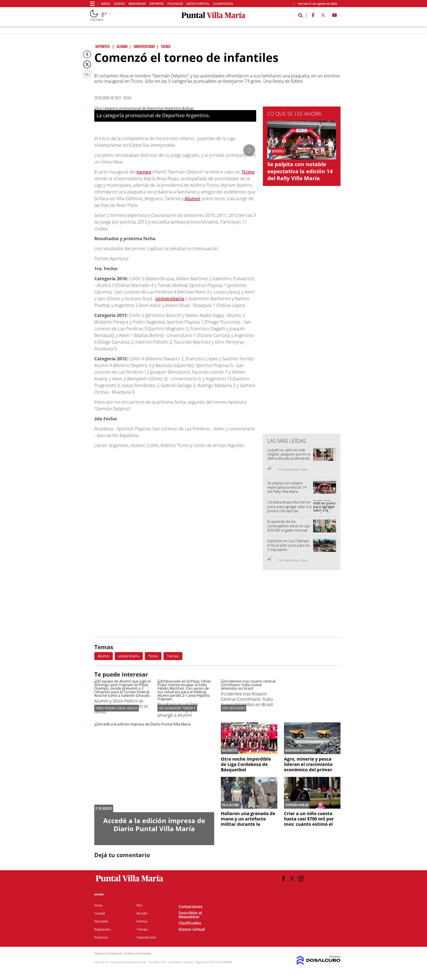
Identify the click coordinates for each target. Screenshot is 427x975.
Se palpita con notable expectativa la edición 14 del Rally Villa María (300, 170)
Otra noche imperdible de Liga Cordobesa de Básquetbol (246, 764)
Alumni (192, 198)
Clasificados (223, 3)
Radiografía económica (300, 750)
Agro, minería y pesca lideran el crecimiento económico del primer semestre (308, 767)
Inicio (105, 3)
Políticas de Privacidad (138, 953)
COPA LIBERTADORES (233, 708)
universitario (128, 656)
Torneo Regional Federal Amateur (116, 708)
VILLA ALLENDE (230, 804)
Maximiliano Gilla (295, 469)
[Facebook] (87, 54)
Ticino (248, 172)
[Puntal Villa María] (129, 881)
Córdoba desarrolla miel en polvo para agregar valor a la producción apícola (289, 506)
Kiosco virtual (198, 3)
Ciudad (119, 3)
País (140, 905)
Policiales (175, 3)
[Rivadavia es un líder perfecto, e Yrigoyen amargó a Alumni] (185, 699)
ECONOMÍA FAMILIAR (296, 804)
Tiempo (142, 929)
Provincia (101, 937)
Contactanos (190, 906)
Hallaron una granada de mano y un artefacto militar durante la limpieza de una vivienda (248, 821)
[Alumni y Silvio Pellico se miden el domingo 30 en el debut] (122, 695)
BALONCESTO (229, 750)
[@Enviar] (87, 74)
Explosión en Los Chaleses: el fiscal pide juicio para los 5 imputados (288, 545)
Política (142, 921)
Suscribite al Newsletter (190, 914)
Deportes (156, 3)
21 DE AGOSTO (103, 808)
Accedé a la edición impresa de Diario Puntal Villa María (154, 824)
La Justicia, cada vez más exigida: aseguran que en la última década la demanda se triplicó (288, 456)
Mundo (142, 913)
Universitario (169, 299)
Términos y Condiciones (108, 953)
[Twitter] (87, 64)
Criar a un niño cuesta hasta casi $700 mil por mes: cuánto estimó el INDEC (309, 821)
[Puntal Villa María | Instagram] (301, 878)
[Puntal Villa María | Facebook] (313, 16)
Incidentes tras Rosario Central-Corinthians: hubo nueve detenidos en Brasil (247, 699)
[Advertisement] (301, 340)
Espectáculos (146, 937)
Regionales (137, 3)
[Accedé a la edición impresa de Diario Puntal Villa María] (154, 767)
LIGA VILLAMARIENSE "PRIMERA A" (177, 708)
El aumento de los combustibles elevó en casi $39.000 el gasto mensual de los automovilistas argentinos (288, 530)
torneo (144, 172)
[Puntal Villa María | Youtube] (334, 16)
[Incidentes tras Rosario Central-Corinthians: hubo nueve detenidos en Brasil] (249, 688)
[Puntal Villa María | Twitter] (323, 16)
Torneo (173, 656)
